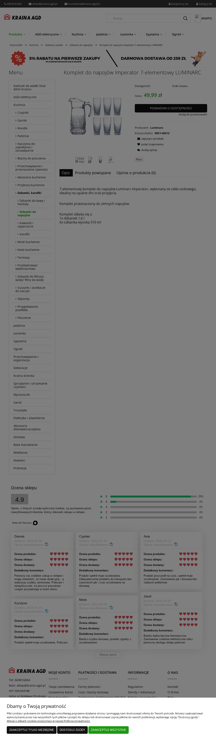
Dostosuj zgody (72, 729)
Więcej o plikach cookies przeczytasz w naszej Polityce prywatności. (48, 721)
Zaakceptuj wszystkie (108, 729)
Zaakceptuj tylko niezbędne (31, 729)
